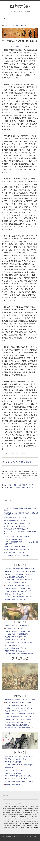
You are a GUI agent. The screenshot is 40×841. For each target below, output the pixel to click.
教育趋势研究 (13, 812)
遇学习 (20, 818)
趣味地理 (12, 818)
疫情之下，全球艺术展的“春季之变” (14, 547)
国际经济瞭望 (20, 812)
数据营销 (12, 805)
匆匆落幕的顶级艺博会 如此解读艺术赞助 (17, 725)
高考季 (26, 816)
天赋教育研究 (21, 810)
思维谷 (35, 816)
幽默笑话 (11, 821)
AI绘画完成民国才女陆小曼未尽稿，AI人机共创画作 (20, 571)
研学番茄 (22, 806)
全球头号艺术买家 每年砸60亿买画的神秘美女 (18, 776)
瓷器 (14, 462)
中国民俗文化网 (34, 827)
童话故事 (7, 821)
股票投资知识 (6, 818)
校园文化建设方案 (20, 816)
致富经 (14, 803)
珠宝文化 (25, 808)
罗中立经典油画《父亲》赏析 (13, 762)
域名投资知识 (12, 823)
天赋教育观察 (34, 814)
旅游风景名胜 (9, 825)
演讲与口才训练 (20, 803)
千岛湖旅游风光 (16, 825)
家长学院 (32, 823)
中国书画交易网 (30, 836)
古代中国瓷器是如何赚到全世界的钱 (14, 520)
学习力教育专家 (29, 820)
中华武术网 (33, 812)
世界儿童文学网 (19, 808)
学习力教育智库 (26, 823)
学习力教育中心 (7, 827)
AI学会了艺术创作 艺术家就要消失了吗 (16, 634)
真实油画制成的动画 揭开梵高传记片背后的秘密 (19, 781)
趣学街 (8, 805)
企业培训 (13, 827)
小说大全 (23, 820)
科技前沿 (17, 818)
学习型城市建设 (19, 823)
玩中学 (24, 818)
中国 (10, 462)
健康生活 (36, 821)
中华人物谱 (31, 816)
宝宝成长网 (9, 810)
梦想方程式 (29, 805)
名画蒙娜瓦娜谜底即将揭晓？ (13, 784)
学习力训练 (35, 825)
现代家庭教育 (31, 803)
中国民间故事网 (31, 808)
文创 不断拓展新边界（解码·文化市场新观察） (17, 555)
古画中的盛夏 (9, 767)
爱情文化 (33, 818)
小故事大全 (16, 821)
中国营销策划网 (30, 821)
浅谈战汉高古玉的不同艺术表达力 (14, 552)
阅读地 (11, 820)
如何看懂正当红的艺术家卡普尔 (14, 628)
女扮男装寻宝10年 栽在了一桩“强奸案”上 (17, 779)
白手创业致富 (15, 814)
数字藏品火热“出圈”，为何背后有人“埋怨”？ (16, 529)
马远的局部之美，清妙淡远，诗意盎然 (16, 759)
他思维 (14, 820)
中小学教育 (29, 825)
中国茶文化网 (6, 816)
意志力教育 (6, 823)
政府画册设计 (27, 806)
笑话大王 (28, 818)
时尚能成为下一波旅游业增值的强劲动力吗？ (20, 488)
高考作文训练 (10, 806)
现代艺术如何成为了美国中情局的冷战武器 (16, 549)
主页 (10, 25)
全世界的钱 (27, 462)
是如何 (18, 462)
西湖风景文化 (21, 814)
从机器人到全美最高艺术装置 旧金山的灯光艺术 (19, 654)
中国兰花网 (10, 803)
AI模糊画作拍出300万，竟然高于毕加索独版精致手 (20, 728)
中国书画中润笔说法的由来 (13, 773)
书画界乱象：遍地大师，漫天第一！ (14, 539)
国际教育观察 (28, 814)
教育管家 (17, 805)
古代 (7, 462)
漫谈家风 (33, 806)
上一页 (13, 453)
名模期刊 (8, 812)
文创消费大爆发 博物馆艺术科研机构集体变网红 (19, 625)
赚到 (22, 462)
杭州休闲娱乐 (28, 827)
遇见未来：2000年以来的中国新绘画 (14, 526)
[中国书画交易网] (20, 6)
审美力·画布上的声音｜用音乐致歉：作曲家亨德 (19, 756)
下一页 (23, 453)
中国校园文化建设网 (20, 827)
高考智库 (26, 803)
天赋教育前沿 (15, 810)
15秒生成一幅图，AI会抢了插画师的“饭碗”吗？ (20, 485)
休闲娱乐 (19, 820)
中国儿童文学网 (26, 812)
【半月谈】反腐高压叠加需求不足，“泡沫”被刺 (18, 597)
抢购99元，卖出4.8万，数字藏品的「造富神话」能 (19, 588)
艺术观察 (15, 25)
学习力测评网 (16, 806)
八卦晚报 (27, 810)
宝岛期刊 (9, 808)
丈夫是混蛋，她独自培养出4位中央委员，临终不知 (19, 568)
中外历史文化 (13, 816)
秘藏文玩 (13, 808)
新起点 (5, 806)
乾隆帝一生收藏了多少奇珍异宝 (14, 770)
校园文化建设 (32, 810)
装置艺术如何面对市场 (11, 645)
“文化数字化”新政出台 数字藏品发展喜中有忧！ (18, 536)
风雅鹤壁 (5, 803)
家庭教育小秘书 (23, 805)
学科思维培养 (35, 805)
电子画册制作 (9, 814)
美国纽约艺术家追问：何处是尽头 (15, 651)
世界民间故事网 (23, 821)
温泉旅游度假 (23, 825)
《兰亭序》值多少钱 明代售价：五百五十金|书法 (19, 765)
